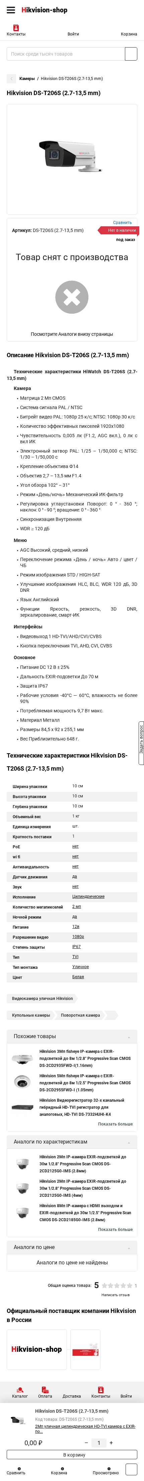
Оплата (45, 1396)
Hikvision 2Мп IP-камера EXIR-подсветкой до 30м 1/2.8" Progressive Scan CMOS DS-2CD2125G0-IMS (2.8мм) (83, 1164)
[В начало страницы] (131, 1469)
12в (75, 926)
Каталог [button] (20, 1396)
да (74, 876)
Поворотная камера (80, 1015)
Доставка (72, 1396)
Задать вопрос (141, 740)
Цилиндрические (88, 896)
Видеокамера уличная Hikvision (42, 998)
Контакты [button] (16, 34)
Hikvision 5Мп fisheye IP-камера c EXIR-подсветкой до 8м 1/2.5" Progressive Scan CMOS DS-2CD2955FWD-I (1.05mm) (85, 1083)
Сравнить (16, 1473)
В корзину (73, 1455)
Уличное (80, 966)
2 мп (76, 906)
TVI (75, 956)
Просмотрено (106, 1473)
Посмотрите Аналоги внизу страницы (72, 334)
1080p (78, 936)
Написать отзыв (115, 1295)
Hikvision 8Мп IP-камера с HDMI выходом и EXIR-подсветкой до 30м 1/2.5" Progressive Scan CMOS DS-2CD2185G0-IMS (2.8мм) (85, 1212)
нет (75, 846)
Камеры (27, 78)
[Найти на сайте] (131, 54)
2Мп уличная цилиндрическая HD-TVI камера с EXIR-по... (85, 1429)
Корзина (129, 34)
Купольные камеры (31, 1015)
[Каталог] (11, 10)
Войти (73, 34)
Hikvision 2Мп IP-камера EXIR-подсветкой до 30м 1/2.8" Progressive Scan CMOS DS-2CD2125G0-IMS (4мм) (83, 1188)
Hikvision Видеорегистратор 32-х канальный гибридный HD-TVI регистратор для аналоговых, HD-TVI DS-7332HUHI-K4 (82, 1107)
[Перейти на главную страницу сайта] (50, 10)
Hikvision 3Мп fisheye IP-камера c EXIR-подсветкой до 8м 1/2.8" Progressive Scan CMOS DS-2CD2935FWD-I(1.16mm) (85, 1058)
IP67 (76, 946)
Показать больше (115, 1124)
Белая (78, 977)
